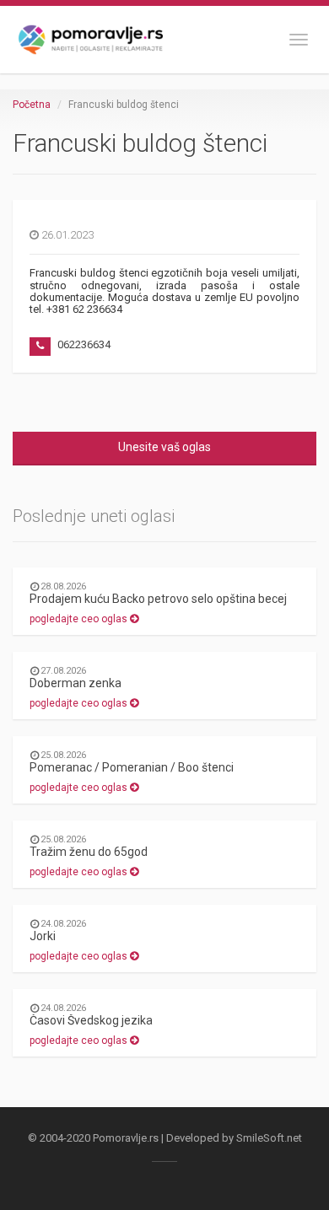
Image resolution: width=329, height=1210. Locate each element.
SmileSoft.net (269, 1138)
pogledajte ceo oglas (80, 619)
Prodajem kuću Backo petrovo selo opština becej (158, 598)
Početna (32, 104)
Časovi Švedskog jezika (91, 1020)
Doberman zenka (75, 683)
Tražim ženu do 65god (89, 851)
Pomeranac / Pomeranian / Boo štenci (132, 767)
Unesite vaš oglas (164, 447)
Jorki (43, 936)
